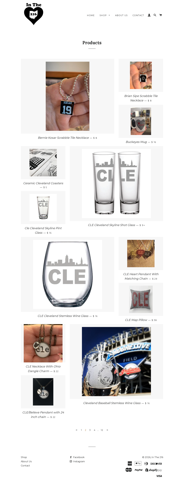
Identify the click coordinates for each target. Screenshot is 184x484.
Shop (24, 457)
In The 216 (157, 457)
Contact (25, 465)
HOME (91, 15)
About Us (26, 461)
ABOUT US (121, 15)
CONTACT (138, 15)
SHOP (104, 15)
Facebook (79, 457)
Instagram (79, 461)
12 (102, 430)
